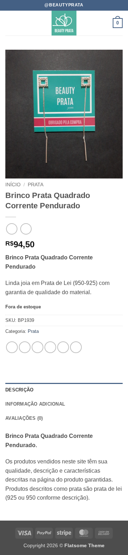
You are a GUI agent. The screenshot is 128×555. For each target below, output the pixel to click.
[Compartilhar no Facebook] (25, 347)
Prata (35, 184)
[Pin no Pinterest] (63, 347)
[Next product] (11, 228)
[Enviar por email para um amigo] (50, 347)
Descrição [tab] (19, 389)
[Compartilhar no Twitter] (37, 347)
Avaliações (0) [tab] (24, 418)
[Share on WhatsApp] (12, 347)
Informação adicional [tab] (35, 404)
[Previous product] (25, 228)
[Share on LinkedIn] (76, 347)
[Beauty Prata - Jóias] (64, 23)
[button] (9, 23)
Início (13, 184)
